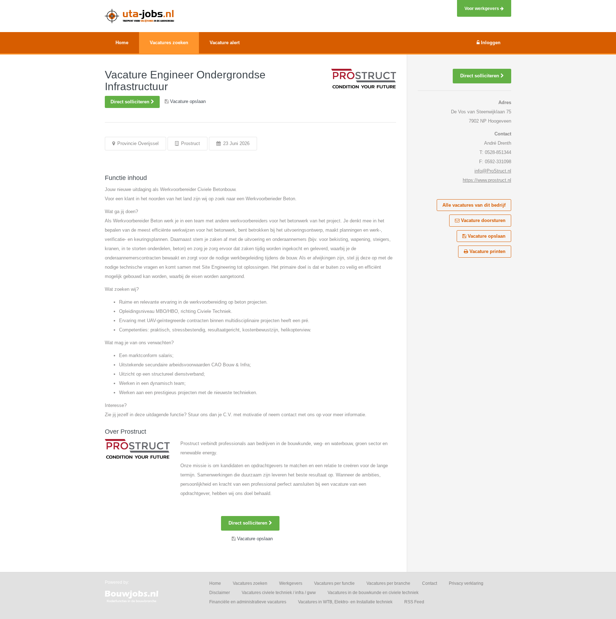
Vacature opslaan (485, 236)
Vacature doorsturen (482, 220)
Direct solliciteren (131, 101)
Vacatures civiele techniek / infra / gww (279, 592)
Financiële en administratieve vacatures (247, 601)
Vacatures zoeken (250, 583)
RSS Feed (414, 601)
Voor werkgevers (482, 8)
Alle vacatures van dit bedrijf (473, 205)
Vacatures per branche (388, 583)
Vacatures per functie (334, 583)
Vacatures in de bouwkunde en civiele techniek (373, 592)
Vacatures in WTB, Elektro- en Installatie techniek (345, 601)
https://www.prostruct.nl (487, 180)
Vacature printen (486, 251)
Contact (429, 583)
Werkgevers (290, 583)
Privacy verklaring (466, 583)
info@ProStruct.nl (492, 171)
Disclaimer (219, 592)
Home (215, 583)
